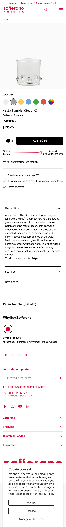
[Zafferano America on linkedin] (28, 406)
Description (12, 208)
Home (5, 19)
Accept (31, 502)
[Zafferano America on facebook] (5, 406)
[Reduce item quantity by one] (4, 141)
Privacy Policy (45, 494)
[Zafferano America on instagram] (12, 406)
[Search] (46, 9)
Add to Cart (40, 140)
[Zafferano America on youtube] (20, 406)
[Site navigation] (61, 9)
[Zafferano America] (15, 9)
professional (18, 162)
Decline (31, 511)
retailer (33, 162)
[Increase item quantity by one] (12, 141)
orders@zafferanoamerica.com (26, 387)
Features (10, 271)
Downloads (11, 282)
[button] (6, 355)
